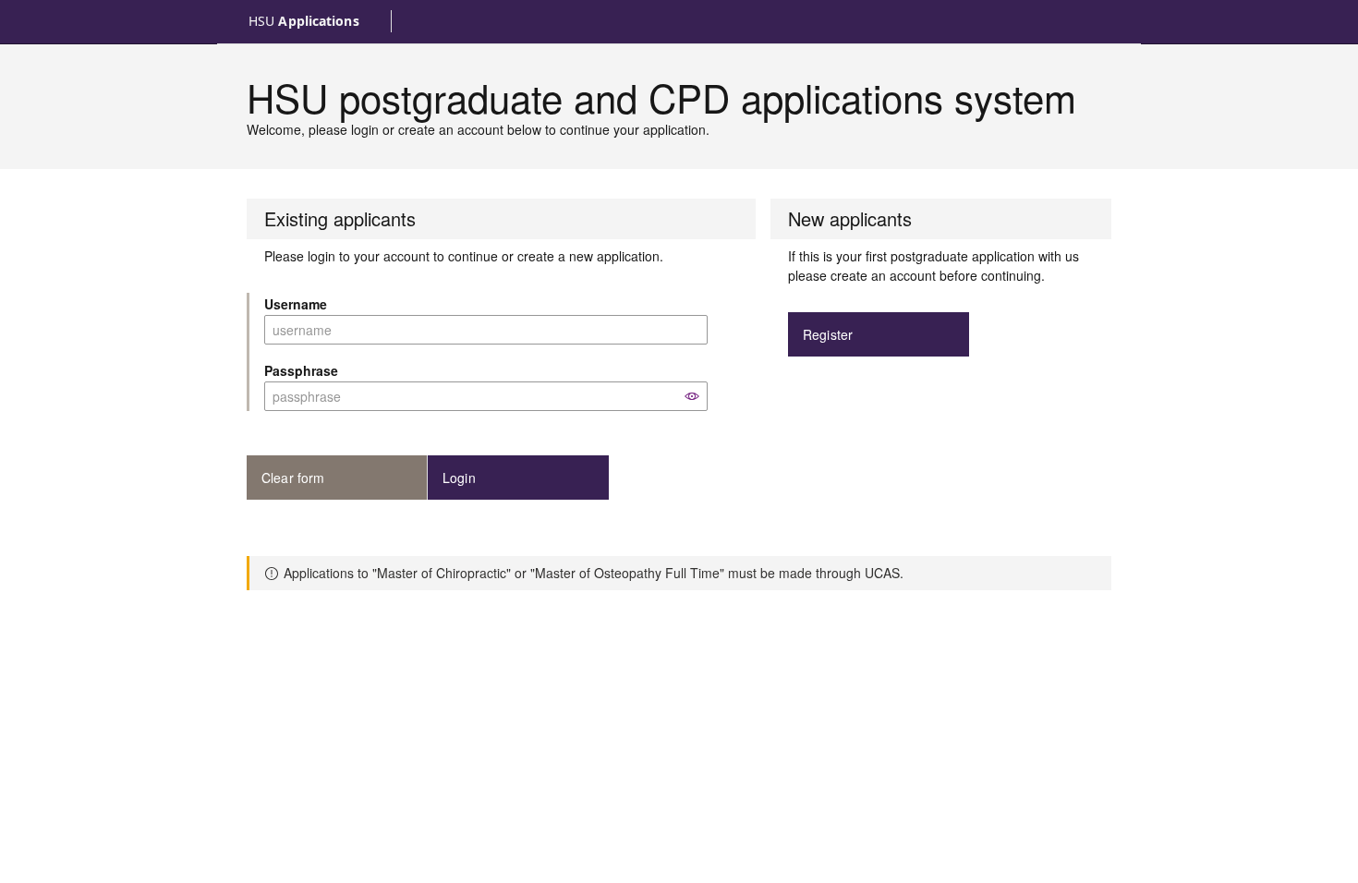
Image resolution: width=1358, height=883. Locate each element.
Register (828, 334)
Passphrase (301, 370)
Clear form (293, 477)
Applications (304, 21)
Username (295, 304)
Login (459, 477)
